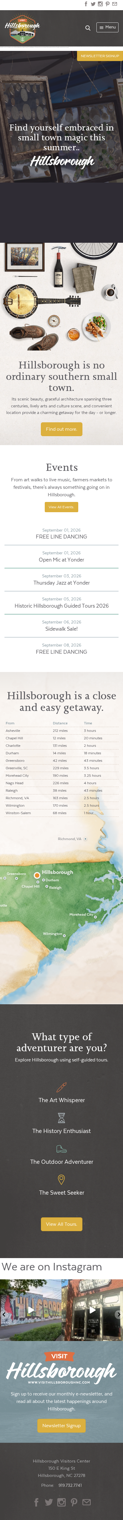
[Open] (30, 1310)
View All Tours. (61, 1224)
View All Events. (61, 507)
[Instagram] (56, 1335)
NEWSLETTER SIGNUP (100, 56)
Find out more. (61, 429)
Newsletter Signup (61, 1425)
